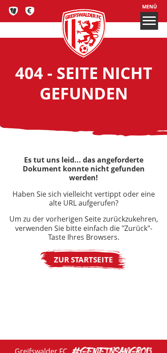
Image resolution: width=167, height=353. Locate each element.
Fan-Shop (30, 11)
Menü (149, 7)
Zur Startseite (83, 259)
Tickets (13, 11)
